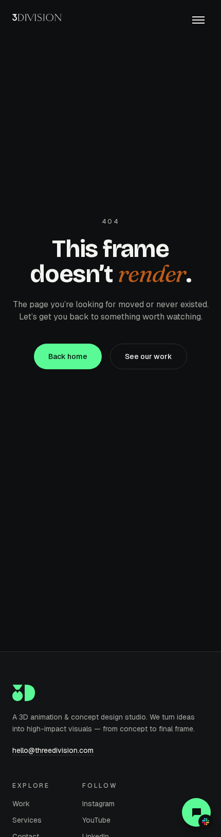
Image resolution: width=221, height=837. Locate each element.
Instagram (98, 803)
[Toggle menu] (198, 20)
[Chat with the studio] (196, 812)
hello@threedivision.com (53, 750)
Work (21, 803)
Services (27, 820)
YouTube (96, 820)
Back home (67, 356)
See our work (148, 356)
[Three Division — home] (39, 20)
